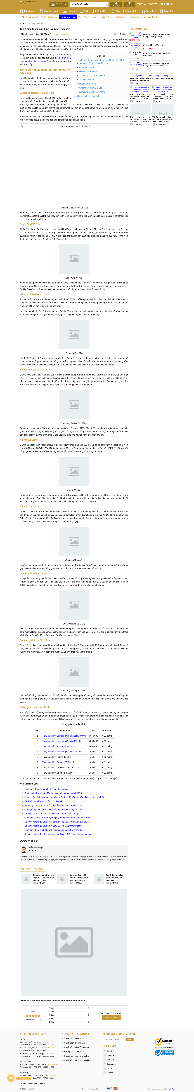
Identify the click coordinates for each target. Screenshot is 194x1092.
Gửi (129, 1039)
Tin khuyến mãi (121, 17)
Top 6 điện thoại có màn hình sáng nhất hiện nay (47, 789)
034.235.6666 (35, 1050)
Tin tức (141, 4)
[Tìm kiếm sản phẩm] (106, 4)
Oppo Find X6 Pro (87, 67)
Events (152, 4)
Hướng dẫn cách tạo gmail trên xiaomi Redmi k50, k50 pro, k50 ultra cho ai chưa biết (64, 797)
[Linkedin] (35, 851)
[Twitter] (32, 851)
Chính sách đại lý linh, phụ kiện (77, 1060)
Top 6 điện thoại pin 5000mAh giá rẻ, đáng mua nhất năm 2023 (53, 830)
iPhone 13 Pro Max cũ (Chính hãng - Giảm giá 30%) (156, 35)
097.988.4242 (35, 1056)
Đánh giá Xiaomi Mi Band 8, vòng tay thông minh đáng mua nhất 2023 (57, 818)
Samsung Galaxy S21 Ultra (92, 92)
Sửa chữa (169, 11)
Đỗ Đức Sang (36, 847)
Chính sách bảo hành (73, 1038)
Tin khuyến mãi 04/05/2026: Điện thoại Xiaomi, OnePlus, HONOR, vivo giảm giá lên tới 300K (140, 98)
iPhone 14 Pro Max (88, 71)
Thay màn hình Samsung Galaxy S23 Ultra (62, 752)
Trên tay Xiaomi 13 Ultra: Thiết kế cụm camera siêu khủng (51, 813)
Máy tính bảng (51, 11)
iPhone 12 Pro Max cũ (153, 45)
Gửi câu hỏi (111, 1017)
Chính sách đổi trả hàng (74, 1043)
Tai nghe (150, 11)
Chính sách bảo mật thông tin (76, 1047)
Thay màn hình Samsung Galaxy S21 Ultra (62, 741)
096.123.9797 (35, 1078)
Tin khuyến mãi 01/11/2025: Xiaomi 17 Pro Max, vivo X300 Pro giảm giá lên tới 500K (140, 120)
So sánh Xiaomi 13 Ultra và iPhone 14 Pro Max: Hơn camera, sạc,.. (55, 822)
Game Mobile (84, 17)
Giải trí (95, 17)
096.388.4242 (48, 1056)
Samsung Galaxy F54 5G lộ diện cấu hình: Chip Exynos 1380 (53, 805)
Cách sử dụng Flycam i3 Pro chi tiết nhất (43, 801)
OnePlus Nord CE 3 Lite (90, 88)
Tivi (86, 11)
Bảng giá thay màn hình (88, 96)
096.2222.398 (48, 1050)
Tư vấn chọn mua (67, 17)
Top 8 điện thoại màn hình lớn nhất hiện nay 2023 (100, 60)
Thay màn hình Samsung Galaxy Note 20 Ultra (64, 736)
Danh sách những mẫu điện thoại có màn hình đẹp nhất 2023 (53, 793)
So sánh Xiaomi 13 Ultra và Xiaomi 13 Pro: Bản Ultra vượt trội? (53, 826)
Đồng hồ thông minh (126, 11)
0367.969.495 (48, 1044)
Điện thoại (29, 11)
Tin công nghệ (32, 17)
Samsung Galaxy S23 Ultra (92, 75)
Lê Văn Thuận (28, 34)
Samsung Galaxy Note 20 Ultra (93, 63)
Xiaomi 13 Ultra (86, 80)
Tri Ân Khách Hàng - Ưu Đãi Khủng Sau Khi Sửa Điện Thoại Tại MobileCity (163, 120)
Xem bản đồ (47, 1042)
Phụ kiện (101, 11)
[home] (22, 17)
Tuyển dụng (136, 17)
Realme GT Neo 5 (87, 84)
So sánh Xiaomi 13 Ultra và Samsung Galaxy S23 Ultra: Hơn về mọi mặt (58, 834)
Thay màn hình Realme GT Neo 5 (58, 762)
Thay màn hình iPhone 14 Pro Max (58, 746)
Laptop (71, 11)
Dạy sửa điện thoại (152, 17)
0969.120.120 (35, 1044)
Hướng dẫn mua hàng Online (76, 1056)
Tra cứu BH (167, 4)
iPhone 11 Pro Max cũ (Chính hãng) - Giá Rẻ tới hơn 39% (156, 65)
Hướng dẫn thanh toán (74, 1051)
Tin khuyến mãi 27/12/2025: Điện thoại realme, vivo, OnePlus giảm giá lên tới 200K (163, 97)
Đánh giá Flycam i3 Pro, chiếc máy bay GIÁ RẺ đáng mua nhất (53, 809)
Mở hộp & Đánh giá (49, 17)
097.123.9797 (48, 1078)
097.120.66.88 (40, 1083)
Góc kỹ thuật (106, 17)
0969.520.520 (35, 1067)
